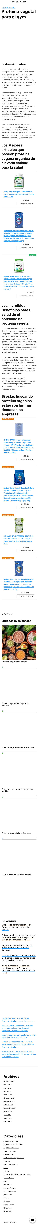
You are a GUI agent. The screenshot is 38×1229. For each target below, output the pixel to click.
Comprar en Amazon (26, 204)
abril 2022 (7, 1091)
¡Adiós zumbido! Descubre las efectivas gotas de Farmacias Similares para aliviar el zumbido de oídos (19, 1054)
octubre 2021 (8, 1105)
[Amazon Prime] (31, 200)
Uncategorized (9, 1205)
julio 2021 (7, 1115)
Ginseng (6, 1171)
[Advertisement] (19, 43)
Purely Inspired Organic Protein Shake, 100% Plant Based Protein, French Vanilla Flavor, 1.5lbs (19, 194)
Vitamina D (7, 1211)
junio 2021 (7, 1118)
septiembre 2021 (10, 1108)
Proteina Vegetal (8, 8)
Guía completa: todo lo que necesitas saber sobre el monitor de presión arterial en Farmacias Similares (17, 1028)
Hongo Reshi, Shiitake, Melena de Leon (18, 1174)
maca (5, 1181)
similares (7, 1201)
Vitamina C (7, 1208)
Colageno (7, 1161)
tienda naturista (18, 2)
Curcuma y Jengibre (10, 1164)
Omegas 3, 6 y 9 (9, 1188)
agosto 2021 (8, 1111)
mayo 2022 (7, 1088)
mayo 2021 (7, 1121)
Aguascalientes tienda (11, 1141)
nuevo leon (7, 1184)
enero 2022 (8, 1095)
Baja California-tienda (11, 1148)
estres (6, 1168)
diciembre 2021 (9, 1098)
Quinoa (6, 1198)
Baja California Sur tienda (13, 1144)
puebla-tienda (8, 1195)
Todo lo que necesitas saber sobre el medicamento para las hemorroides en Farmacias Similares (18, 1044)
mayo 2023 (7, 1085)
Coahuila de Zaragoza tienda (14, 1158)
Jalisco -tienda (9, 1178)
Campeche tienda (10, 1151)
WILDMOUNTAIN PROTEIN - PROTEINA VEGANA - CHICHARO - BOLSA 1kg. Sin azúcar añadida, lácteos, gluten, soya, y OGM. (18, 540)
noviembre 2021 (9, 1101)
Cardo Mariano (9, 1154)
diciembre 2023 (9, 1081)
